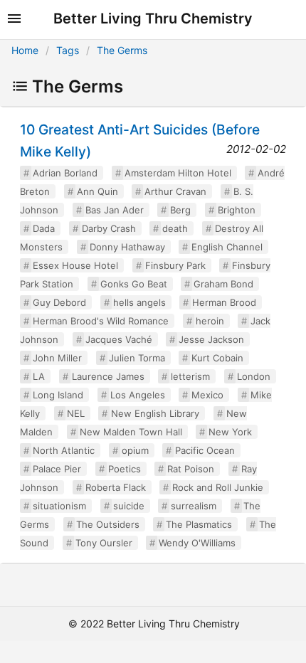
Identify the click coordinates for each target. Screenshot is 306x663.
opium (135, 450)
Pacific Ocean (205, 450)
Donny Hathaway (127, 247)
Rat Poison (190, 468)
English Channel (227, 247)
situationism (59, 505)
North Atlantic (64, 450)
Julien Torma (137, 358)
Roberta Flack (115, 487)
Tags (67, 50)
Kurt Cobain (217, 358)
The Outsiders (107, 524)
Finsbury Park (175, 265)
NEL (76, 413)
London (253, 376)
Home (24, 50)
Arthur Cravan (175, 191)
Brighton (236, 210)
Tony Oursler (103, 542)
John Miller (57, 358)
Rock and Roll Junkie (217, 487)
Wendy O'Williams (197, 542)
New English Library (155, 413)
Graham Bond (223, 284)
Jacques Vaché (118, 339)
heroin (210, 321)
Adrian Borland (65, 173)
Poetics (124, 468)
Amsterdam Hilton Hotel (178, 173)
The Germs (122, 50)
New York (230, 431)
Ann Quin (97, 191)
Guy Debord (59, 302)
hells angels (139, 302)
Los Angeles (137, 395)
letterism (190, 376)
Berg (180, 210)
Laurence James (108, 376)
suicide (128, 505)
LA (39, 376)
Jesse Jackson (211, 339)
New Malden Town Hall (131, 431)
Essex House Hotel (75, 265)
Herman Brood (224, 302)
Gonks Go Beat (133, 284)
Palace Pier (57, 468)
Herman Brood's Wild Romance (101, 321)
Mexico (207, 395)
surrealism (193, 505)
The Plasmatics (199, 524)
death (175, 228)
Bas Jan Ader (114, 210)
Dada (44, 228)
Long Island (58, 395)
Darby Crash (109, 228)
